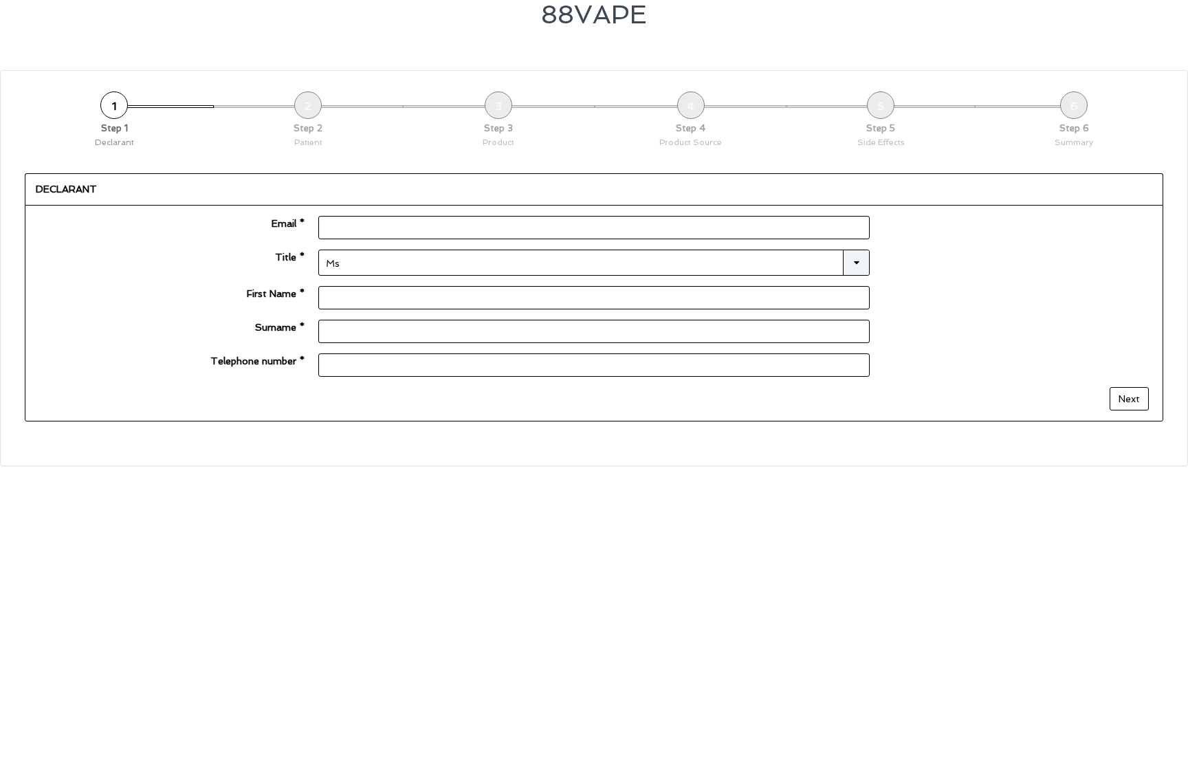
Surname (280, 327)
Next (1129, 398)
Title (290, 257)
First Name (276, 293)
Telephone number (257, 360)
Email (288, 223)
